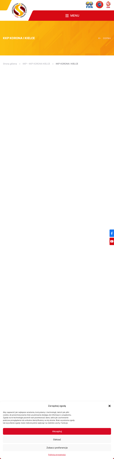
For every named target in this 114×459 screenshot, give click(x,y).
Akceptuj (57, 431)
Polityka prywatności (57, 455)
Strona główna (10, 63)
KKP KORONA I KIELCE (67, 63)
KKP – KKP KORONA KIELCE (36, 63)
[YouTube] (112, 241)
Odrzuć (57, 439)
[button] (109, 405)
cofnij (107, 38)
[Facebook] (112, 233)
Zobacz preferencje (57, 447)
